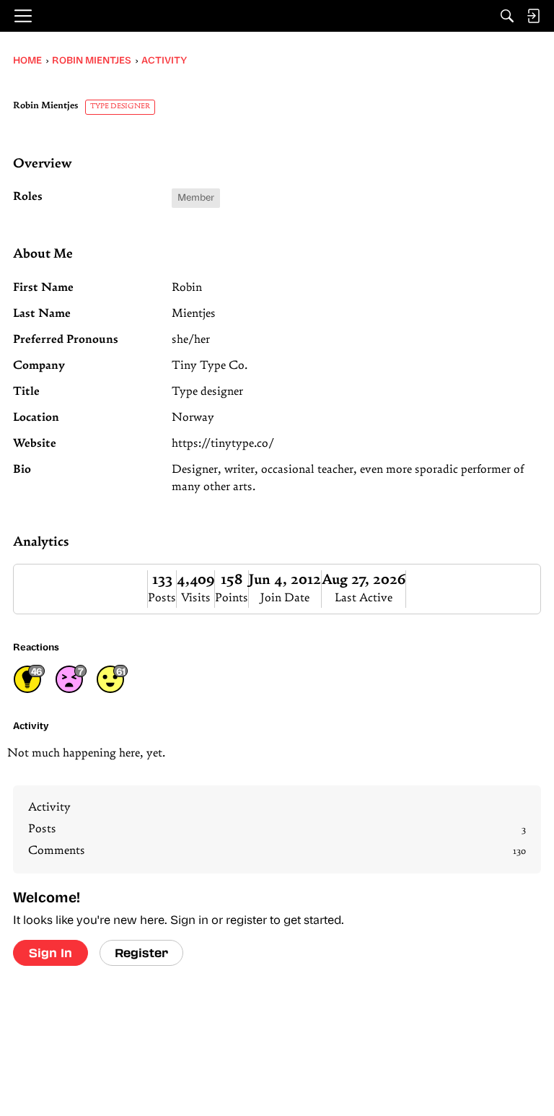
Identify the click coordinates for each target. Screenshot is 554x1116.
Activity (49, 808)
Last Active (363, 598)
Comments (277, 851)
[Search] (507, 16)
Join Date (284, 598)
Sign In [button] (50, 952)
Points (231, 598)
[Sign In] (533, 16)
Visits (196, 598)
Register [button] (141, 952)
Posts (162, 598)
